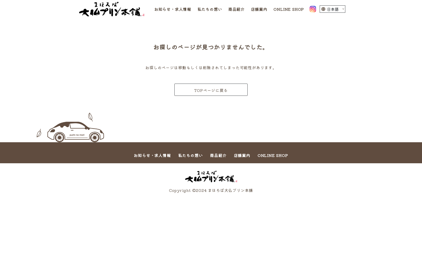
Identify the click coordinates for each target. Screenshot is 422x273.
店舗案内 (259, 9)
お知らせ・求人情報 (172, 9)
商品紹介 (236, 9)
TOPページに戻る (211, 90)
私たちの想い (210, 9)
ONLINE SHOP (289, 9)
